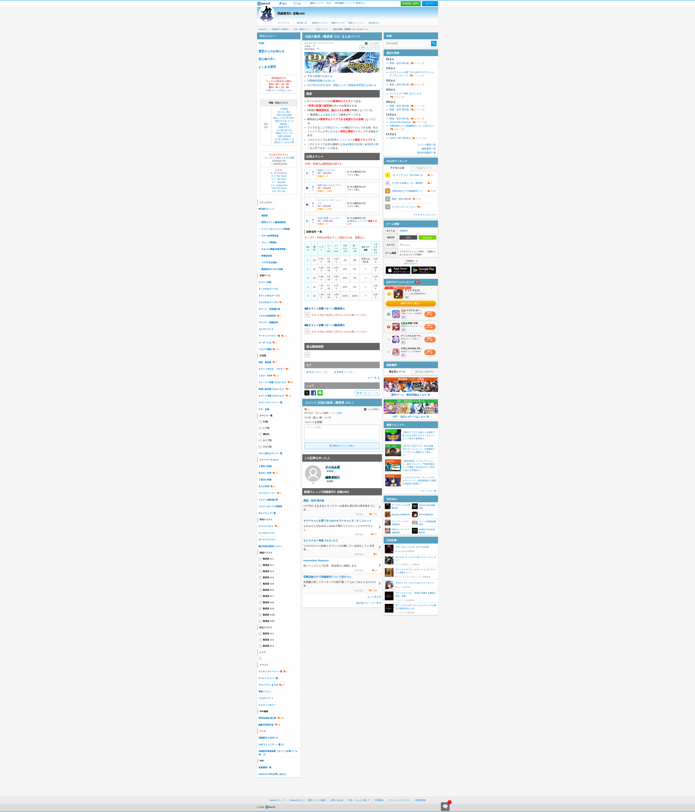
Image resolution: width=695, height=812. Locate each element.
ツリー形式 (336, 413)
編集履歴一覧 (429, 148)
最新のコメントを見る (344, 445)
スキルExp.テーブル (268, 302)
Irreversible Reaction (407, 122)
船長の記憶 (355, 144)
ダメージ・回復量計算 (269, 309)
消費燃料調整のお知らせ (321, 80)
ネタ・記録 (263, 409)
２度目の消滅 (264, 479)
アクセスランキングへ (425, 214)
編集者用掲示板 (266, 724)
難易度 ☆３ (268, 571)
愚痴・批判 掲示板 (406, 63)
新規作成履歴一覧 (426, 152)
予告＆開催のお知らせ (320, 76)
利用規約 (379, 800)
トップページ (284, 23)
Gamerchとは (296, 800)
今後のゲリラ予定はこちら (279, 90)
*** (314, 46)
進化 (327, 114)
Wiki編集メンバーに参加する (350, 3)
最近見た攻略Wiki (424, 371)
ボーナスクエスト (267, 539)
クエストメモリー (267, 705)
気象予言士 (284, 127)
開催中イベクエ (338, 23)
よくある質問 (267, 66)
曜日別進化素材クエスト (270, 546)
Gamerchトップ (277, 800)
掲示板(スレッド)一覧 (367, 603)
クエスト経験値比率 (268, 499)
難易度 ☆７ (268, 596)
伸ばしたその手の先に (284, 118)
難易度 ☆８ (268, 602)
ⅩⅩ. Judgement (279, 185)
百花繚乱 (284, 109)
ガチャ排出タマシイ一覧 (270, 453)
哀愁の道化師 (284, 136)
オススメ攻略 (264, 282)
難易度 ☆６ (268, 590)
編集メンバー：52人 (320, 3)
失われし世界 (264, 473)
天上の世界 (263, 486)
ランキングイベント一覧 (270, 671)
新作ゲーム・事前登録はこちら (409, 394)
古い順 (328, 417)
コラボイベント (266, 698)
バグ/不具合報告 (269, 262)
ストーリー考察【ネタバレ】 (272, 382)
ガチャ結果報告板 (270, 235)
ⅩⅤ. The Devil (278, 179)
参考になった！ (369, 48)
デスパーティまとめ (268, 685)
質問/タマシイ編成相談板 (273, 222)
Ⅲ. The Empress (279, 173)
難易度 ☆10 (269, 614)
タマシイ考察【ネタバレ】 (271, 395)
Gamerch (263, 3)
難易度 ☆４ (268, 577)
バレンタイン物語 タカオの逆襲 (278, 157)
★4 (330, 139)
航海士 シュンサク (342, 139)
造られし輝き (284, 112)
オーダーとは (264, 342)
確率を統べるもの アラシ (330, 185)
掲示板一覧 (302, 23)
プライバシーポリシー (399, 800)
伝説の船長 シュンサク (329, 218)
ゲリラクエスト (266, 526)
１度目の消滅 (264, 466)
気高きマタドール (284, 133)
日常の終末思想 (284, 115)
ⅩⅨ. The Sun (279, 191)
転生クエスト (315, 372)
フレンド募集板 (269, 242)
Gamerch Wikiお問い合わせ (272, 774)
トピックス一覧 (428, 491)
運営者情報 (420, 800)
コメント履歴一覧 (426, 144)
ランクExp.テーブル (268, 289)
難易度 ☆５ (268, 584)
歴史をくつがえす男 (284, 142)
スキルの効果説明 (267, 315)
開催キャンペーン (356, 23)
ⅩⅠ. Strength (279, 182)
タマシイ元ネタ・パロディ (271, 369)
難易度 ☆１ (268, 559)
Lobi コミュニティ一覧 (269, 744)
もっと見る (373, 596)
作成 (298, 3)
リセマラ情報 (264, 349)
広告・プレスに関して (359, 800)
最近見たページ (397, 371)
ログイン (430, 3)
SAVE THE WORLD (407, 138)
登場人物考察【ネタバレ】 (271, 389)
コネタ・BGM (265, 375)
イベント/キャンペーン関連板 (275, 229)
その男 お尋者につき (284, 139)
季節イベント (264, 691)
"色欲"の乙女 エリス (284, 121)
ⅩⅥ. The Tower (279, 176)
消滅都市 (403, 230)
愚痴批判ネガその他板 (272, 269)
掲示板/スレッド (266, 209)
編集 (284, 3)
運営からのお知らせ (271, 51)
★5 (366, 144)
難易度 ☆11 (269, 621)
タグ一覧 (372, 378)
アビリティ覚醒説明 (268, 322)
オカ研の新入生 (284, 130)
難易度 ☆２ (268, 565)
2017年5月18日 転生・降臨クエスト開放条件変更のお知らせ (341, 85)
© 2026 (261, 807)
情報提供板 (266, 255)
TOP (261, 43)
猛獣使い (284, 124)
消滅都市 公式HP (266, 737)
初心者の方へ (374, 23)
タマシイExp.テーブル (269, 295)
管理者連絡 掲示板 (267, 718)
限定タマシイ (335, 127)
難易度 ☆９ (268, 608)
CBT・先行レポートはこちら (409, 416)
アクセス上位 (397, 167)
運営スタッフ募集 (316, 800)
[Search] (434, 43)
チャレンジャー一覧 (268, 678)
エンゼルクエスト (267, 533)
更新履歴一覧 (264, 767)
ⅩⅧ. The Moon (279, 188)
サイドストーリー (267, 493)
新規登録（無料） (411, 3)
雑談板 (264, 215)
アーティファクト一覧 (269, 336)
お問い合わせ (336, 800)
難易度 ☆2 (342, 372)
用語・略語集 (264, 362)
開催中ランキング (320, 23)
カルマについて (266, 329)
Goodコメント (424, 167)
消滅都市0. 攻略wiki (291, 13)
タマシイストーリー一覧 (270, 402)
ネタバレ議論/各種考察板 (273, 249)
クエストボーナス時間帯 (270, 506)
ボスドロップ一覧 (267, 513)
